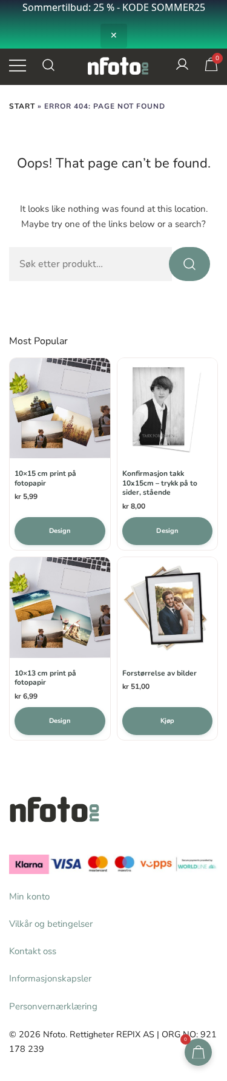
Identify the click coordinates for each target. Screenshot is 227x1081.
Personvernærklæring (53, 1006)
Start (22, 106)
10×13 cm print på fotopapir (45, 678)
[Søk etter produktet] (189, 264)
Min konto (29, 896)
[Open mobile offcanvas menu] (17, 64)
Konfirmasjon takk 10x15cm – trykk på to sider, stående (159, 483)
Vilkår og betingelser (51, 924)
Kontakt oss (32, 951)
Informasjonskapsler (50, 978)
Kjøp (167, 720)
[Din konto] (182, 65)
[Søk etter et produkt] (48, 65)
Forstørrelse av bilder (159, 673)
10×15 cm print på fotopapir (45, 478)
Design (60, 530)
